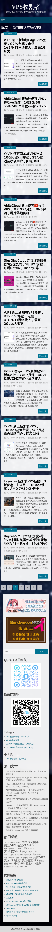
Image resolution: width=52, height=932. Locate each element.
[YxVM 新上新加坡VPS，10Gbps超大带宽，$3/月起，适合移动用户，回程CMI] (9, 446)
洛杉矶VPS (27, 858)
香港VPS (19, 863)
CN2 (5, 842)
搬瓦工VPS (33, 852)
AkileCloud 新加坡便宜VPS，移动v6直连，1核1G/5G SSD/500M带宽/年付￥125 (25, 102)
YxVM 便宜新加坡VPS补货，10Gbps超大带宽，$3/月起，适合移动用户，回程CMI (26, 157)
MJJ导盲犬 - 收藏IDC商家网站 (18, 887)
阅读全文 (43, 83)
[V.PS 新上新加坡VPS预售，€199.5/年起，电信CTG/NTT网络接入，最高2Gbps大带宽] (9, 336)
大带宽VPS (12, 851)
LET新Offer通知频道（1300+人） (20, 747)
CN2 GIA (12, 842)
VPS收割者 (26, 7)
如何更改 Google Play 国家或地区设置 (22, 830)
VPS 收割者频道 (12, 740)
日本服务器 (43, 383)
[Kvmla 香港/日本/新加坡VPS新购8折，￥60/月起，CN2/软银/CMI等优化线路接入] (9, 394)
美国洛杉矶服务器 (11, 551)
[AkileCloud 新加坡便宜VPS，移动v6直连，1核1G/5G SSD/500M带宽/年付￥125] (9, 119)
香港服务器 (23, 217)
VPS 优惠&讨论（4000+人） (18, 737)
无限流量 (27, 854)
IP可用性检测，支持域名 (16, 759)
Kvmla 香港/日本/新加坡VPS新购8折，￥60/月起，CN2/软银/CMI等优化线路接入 (25, 374)
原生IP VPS (28, 848)
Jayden (12, 55)
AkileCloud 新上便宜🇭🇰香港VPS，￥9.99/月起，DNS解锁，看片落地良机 (25, 209)
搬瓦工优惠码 (9, 855)
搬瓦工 (25, 852)
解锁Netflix (8, 864)
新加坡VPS (19, 855)
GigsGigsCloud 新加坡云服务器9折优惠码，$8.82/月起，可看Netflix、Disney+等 (25, 264)
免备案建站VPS (10, 848)
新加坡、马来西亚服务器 (28, 55)
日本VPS (37, 854)
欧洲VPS (19, 858)
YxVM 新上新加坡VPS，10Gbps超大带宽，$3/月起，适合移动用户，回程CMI (26, 429)
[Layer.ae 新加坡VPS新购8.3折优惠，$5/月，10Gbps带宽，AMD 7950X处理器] (9, 501)
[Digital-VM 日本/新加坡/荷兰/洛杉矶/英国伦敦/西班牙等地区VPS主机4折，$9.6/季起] (9, 559)
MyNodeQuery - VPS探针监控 (18, 901)
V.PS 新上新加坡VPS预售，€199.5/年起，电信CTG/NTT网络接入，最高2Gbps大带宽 (24, 318)
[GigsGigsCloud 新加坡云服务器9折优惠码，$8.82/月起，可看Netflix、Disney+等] (9, 281)
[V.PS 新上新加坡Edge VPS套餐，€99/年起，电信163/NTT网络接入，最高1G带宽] (9, 64)
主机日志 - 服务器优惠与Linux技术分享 (22, 890)
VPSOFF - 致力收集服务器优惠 (19, 894)
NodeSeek (10, 908)
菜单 (3, 20)
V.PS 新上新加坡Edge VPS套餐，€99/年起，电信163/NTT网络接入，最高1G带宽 (25, 45)
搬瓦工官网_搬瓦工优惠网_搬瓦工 (20, 912)
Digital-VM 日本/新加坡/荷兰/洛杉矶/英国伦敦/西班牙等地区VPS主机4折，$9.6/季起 (25, 539)
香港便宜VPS (9, 867)
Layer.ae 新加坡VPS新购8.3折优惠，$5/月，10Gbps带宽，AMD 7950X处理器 (25, 484)
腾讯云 (41, 861)
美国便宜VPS (30, 860)
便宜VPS (10, 845)
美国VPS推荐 (12, 860)
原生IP (20, 848)
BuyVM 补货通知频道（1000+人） (20, 744)
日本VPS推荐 (9, 858)
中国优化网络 (30, 842)
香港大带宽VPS (21, 867)
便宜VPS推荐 (25, 845)
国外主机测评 (11, 916)
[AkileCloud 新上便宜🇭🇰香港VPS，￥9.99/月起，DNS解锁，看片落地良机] (9, 226)
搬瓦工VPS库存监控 (14, 880)
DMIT (18, 842)
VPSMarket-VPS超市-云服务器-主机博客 (23, 905)
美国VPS (39, 857)
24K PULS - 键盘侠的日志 (17, 883)
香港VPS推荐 (33, 863)
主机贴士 (9, 898)
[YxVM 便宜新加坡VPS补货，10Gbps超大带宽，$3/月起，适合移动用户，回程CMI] (9, 174)
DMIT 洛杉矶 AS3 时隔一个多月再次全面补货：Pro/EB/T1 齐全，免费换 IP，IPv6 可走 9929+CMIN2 (26, 793)
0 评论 (45, 55)
